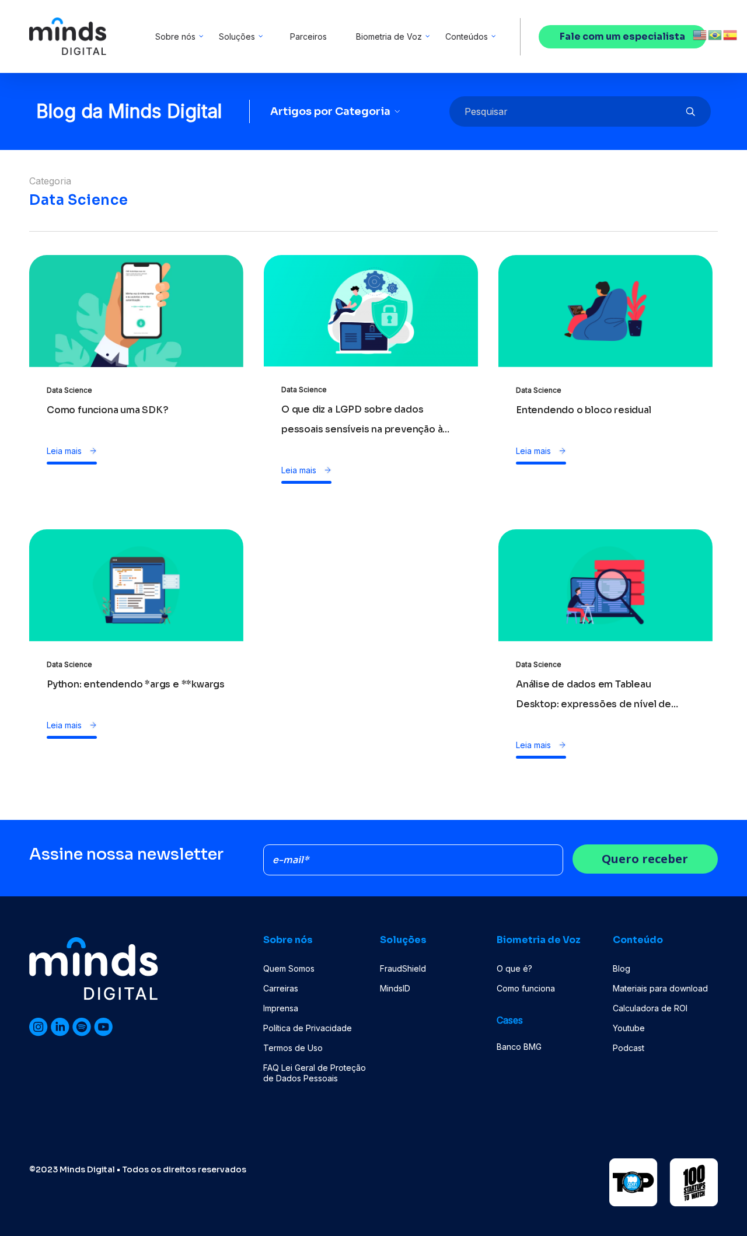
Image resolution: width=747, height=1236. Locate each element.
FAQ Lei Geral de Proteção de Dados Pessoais (314, 1073)
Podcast (628, 1048)
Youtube (629, 1028)
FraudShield (403, 968)
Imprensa (280, 1008)
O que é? (514, 968)
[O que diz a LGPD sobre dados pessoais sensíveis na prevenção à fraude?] (371, 347)
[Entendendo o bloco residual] (605, 337)
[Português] (715, 34)
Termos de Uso (293, 1048)
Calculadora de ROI (650, 1008)
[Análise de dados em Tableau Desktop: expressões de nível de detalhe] (605, 621)
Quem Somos (289, 968)
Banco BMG (519, 1047)
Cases (510, 1020)
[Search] (690, 112)
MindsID (395, 988)
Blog (621, 968)
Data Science (69, 390)
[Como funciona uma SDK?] (136, 337)
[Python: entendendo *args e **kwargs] (136, 611)
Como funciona (526, 988)
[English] (700, 34)
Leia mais (65, 451)
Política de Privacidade (307, 1028)
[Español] (730, 34)
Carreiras (280, 988)
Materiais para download (660, 988)
